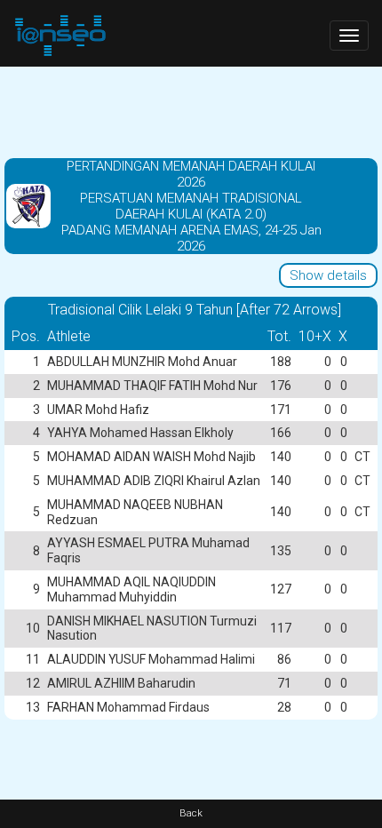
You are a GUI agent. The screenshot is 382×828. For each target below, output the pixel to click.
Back (191, 813)
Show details (328, 275)
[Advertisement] (191, 111)
